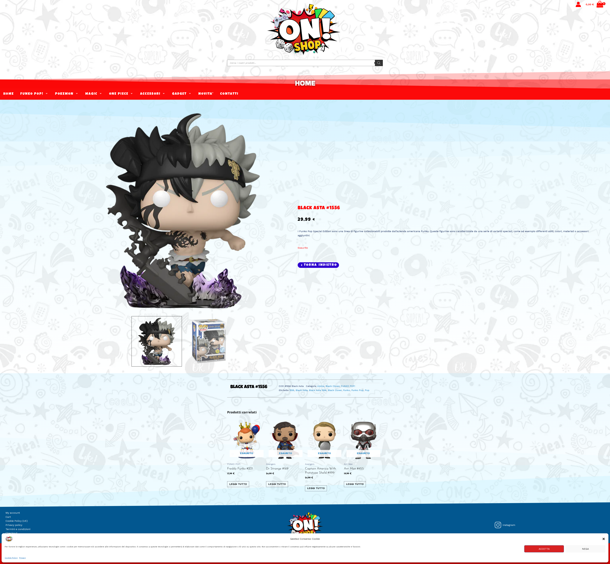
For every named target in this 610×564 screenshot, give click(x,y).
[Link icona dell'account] (578, 4)
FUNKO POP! (31, 94)
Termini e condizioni (18, 529)
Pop (367, 390)
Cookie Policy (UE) (17, 520)
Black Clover (332, 386)
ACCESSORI (150, 94)
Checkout (11, 533)
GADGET (179, 94)
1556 (291, 390)
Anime (320, 386)
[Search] (379, 63)
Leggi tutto (238, 484)
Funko (346, 390)
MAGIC (91, 94)
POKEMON (64, 94)
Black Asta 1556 (317, 390)
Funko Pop (357, 390)
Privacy (22, 558)
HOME (305, 83)
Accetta (544, 548)
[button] (603, 538)
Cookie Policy (11, 558)
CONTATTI (229, 94)
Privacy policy (14, 525)
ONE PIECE (119, 94)
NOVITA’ (206, 94)
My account (13, 512)
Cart (8, 516)
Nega (585, 548)
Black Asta (302, 390)
